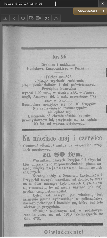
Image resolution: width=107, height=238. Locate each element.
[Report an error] (56, 18)
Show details (87, 11)
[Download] (5, 18)
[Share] (14, 18)
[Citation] (47, 18)
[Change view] (31, 18)
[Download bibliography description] (38, 18)
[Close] (102, 3)
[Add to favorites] (23, 18)
